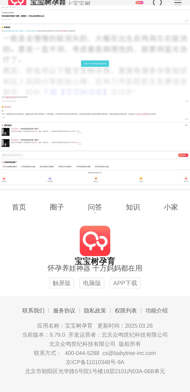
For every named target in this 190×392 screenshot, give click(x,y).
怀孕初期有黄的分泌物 (28, 166)
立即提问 (183, 155)
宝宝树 (2, 7)
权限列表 (126, 310)
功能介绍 (156, 310)
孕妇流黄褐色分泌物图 (47, 166)
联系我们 (33, 310)
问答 (7, 7)
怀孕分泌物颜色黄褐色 (10, 166)
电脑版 (92, 283)
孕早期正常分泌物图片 (65, 166)
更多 (186, 125)
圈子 (57, 207)
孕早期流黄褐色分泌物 (83, 166)
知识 (133, 207)
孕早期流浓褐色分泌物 (102, 166)
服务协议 (64, 310)
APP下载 (125, 283)
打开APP (139, 2)
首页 (19, 207)
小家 (171, 207)
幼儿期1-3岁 (12, 7)
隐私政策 (95, 310)
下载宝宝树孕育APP (11, 97)
